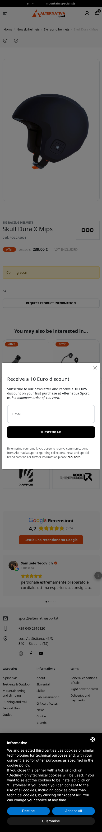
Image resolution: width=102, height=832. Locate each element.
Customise (51, 821)
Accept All (73, 811)
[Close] (95, 367)
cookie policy (18, 765)
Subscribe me (51, 432)
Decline (28, 811)
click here (74, 457)
